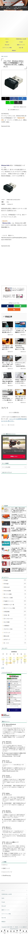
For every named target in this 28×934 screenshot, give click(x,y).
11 (10, 659)
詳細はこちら (14, 456)
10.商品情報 (5, 56)
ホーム (3, 890)
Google (3, 902)
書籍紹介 (4, 921)
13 (17, 659)
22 (24, 661)
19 (14, 661)
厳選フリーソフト (6, 909)
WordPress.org (7, 875)
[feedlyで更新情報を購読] (20, 305)
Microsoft (4, 906)
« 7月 (2, 668)
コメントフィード (7, 872)
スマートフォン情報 (6, 913)
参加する (19, 707)
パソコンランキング (5, 717)
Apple (3, 898)
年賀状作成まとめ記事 (7, 894)
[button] (18, 102)
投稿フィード (6, 868)
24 (6, 662)
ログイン (5, 864)
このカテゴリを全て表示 (14, 705)
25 (10, 662)
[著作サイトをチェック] (7, 305)
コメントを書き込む (14, 412)
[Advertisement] (14, 24)
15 (24, 659)
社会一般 (4, 917)
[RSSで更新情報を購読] (14, 309)
